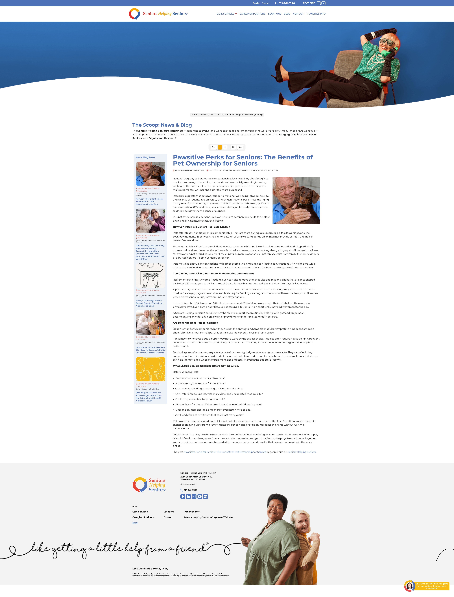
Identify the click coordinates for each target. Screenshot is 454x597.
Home (194, 114)
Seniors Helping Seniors (302, 452)
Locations (274, 14)
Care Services (225, 14)
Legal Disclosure (141, 568)
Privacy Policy (160, 568)
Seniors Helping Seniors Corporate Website (208, 517)
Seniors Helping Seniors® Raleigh (241, 114)
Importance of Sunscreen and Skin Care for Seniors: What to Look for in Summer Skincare (150, 350)
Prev (213, 147)
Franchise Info (316, 14)
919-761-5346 (287, 3)
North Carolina (216, 114)
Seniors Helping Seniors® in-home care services (150, 194)
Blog (287, 14)
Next (240, 147)
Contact (298, 14)
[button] (426, 593)
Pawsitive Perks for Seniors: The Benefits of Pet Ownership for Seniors (149, 201)
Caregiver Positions (252, 14)
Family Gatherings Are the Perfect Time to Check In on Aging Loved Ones (149, 303)
